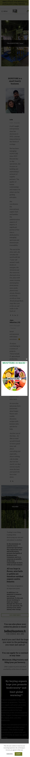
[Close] (27, 359)
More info (10, 754)
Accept (18, 754)
